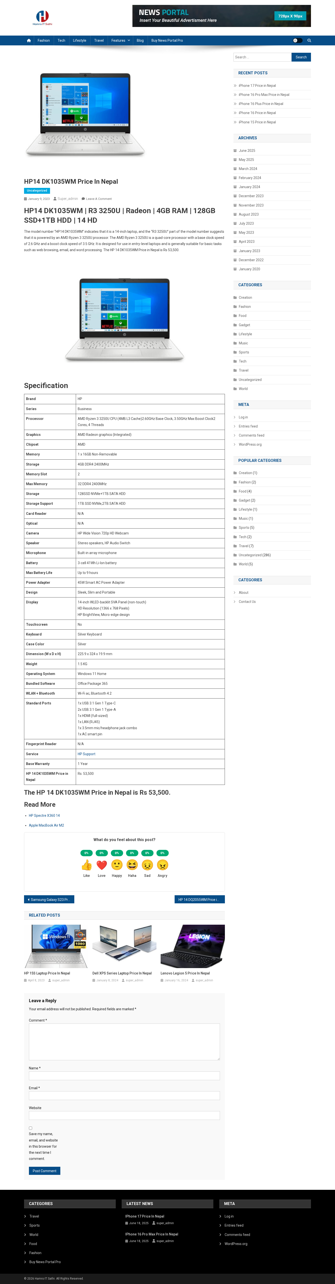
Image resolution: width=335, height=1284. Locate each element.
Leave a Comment (99, 199)
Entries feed (248, 426)
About (243, 593)
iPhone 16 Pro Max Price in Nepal (264, 95)
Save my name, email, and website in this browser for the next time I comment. (43, 1146)
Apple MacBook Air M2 (46, 825)
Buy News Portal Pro (167, 40)
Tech (61, 40)
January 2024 (249, 187)
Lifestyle (79, 40)
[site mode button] (298, 40)
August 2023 (249, 214)
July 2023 (246, 223)
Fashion (44, 40)
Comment (38, 1020)
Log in (243, 417)
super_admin (68, 199)
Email (34, 1088)
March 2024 (248, 169)
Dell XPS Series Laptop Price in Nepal (122, 973)
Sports (244, 352)
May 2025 (246, 160)
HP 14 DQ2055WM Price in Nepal (202, 900)
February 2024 (250, 178)
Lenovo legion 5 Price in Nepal (185, 973)
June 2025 (247, 151)
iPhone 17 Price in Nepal (257, 86)
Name (35, 1068)
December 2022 (251, 260)
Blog (140, 40)
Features (118, 40)
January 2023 (249, 251)
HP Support (86, 754)
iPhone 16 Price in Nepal (257, 113)
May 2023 (246, 232)
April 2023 (247, 242)
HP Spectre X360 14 (44, 815)
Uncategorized (37, 190)
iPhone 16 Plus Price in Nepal (261, 104)
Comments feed (251, 435)
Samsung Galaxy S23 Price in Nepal (52, 900)
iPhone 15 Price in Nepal (257, 122)
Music (243, 343)
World (243, 389)
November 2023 (251, 205)
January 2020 (249, 269)
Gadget (244, 325)
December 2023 (251, 196)
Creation (245, 297)
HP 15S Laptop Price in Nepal (47, 973)
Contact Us (247, 602)
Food (242, 316)
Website (35, 1108)
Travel (99, 40)
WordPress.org (250, 444)
